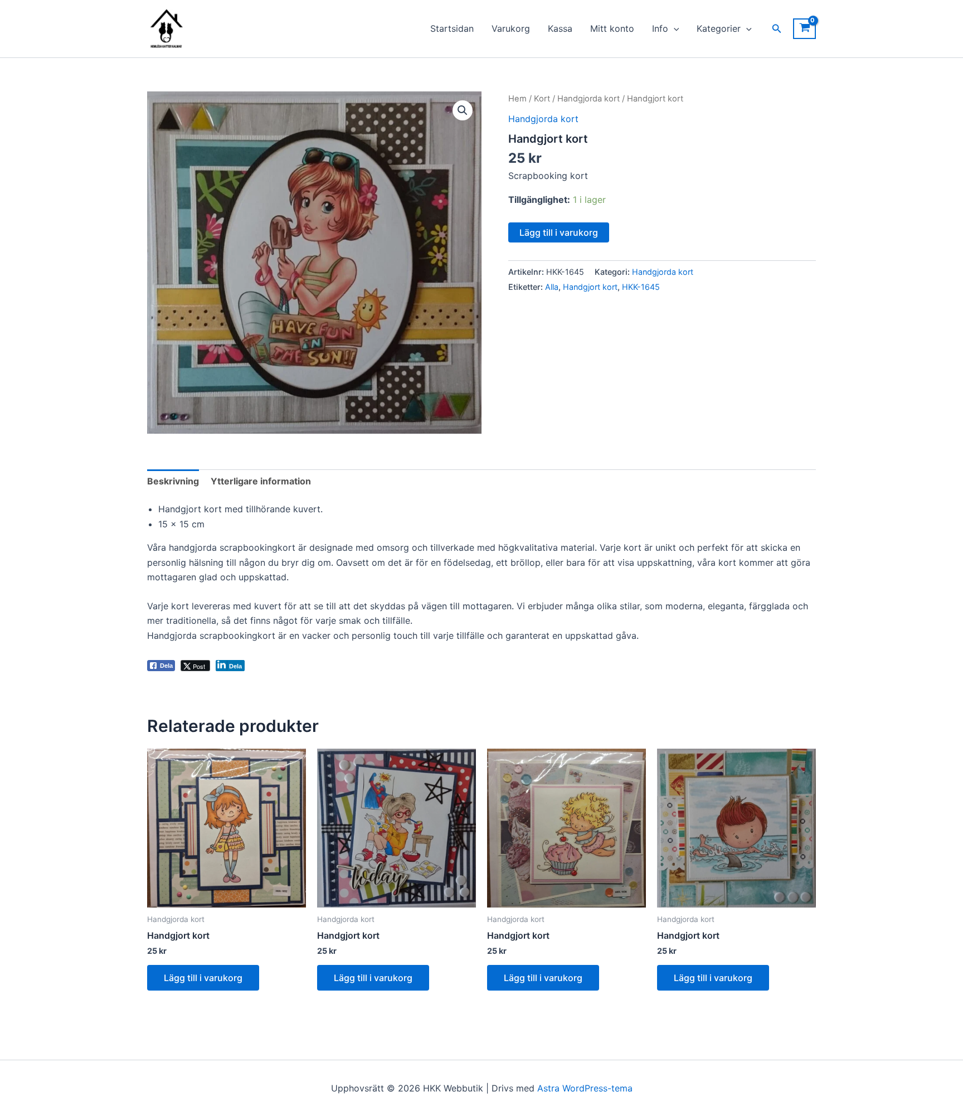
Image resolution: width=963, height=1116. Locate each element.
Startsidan (452, 28)
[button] (673, 28)
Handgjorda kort (588, 99)
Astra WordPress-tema (585, 1088)
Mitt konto (612, 28)
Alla (551, 287)
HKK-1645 (641, 287)
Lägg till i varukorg (558, 232)
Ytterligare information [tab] (261, 481)
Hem (517, 99)
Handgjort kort (590, 287)
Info (660, 28)
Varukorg (511, 28)
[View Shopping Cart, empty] (804, 29)
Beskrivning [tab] (173, 481)
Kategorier (719, 28)
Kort (542, 99)
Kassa (560, 28)
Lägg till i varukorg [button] (203, 977)
